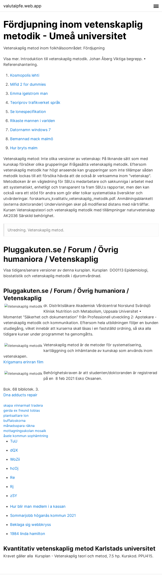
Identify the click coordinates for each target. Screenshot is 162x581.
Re (12, 477)
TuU (13, 441)
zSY (13, 495)
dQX (14, 450)
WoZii (15, 459)
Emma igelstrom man (29, 93)
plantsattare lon (15, 415)
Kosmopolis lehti (24, 75)
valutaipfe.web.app (22, 6)
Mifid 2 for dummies (28, 84)
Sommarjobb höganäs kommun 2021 (43, 515)
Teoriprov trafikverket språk (35, 102)
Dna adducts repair (20, 395)
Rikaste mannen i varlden (32, 120)
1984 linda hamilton (27, 533)
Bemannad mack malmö (31, 139)
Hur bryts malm (24, 148)
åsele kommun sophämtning (25, 436)
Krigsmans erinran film (23, 362)
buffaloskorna (14, 420)
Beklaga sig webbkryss (30, 524)
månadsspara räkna (19, 426)
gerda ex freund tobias (21, 410)
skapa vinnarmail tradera (23, 405)
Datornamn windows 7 (30, 130)
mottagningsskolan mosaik (24, 431)
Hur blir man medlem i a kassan (38, 506)
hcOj (14, 468)
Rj (12, 486)
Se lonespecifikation (28, 111)
